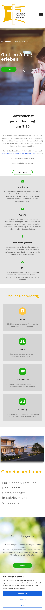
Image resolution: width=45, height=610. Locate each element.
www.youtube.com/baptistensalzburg (18, 153)
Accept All (22, 593)
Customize (22, 599)
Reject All (22, 605)
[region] (22, 591)
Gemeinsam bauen (21, 471)
